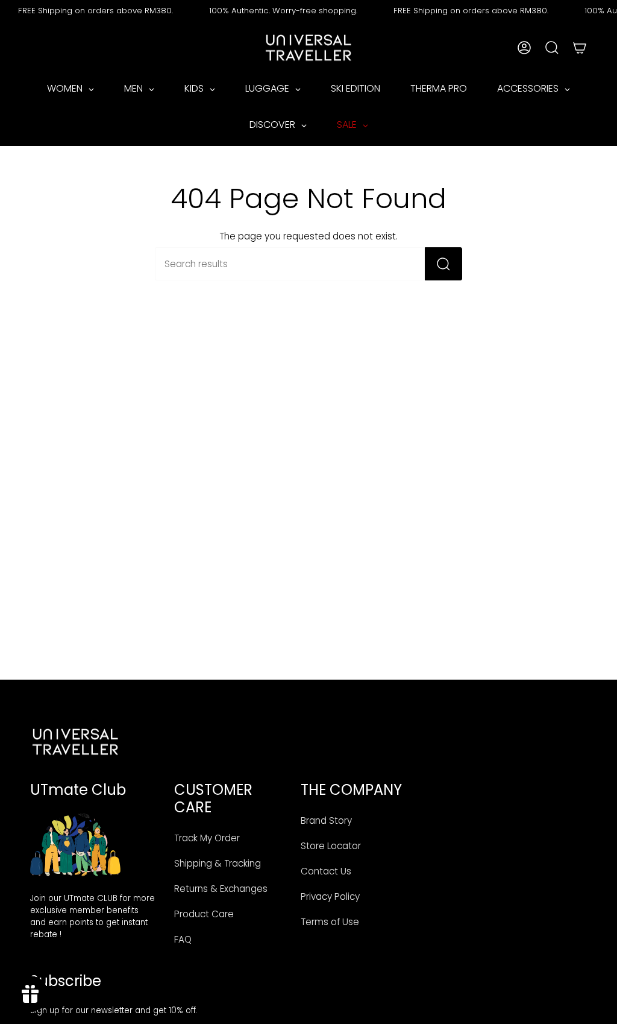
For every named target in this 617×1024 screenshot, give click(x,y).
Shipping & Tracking (217, 863)
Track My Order (207, 838)
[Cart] (580, 47)
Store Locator (331, 845)
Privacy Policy (330, 896)
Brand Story (326, 820)
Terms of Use (330, 921)
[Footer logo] (75, 742)
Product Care (204, 914)
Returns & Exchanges (221, 888)
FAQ (183, 939)
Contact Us (326, 871)
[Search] (443, 263)
